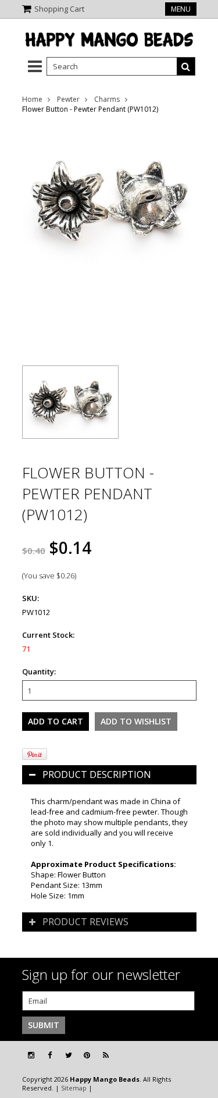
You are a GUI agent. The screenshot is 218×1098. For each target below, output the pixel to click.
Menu (181, 9)
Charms (107, 99)
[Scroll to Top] (200, 1055)
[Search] (186, 66)
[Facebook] (50, 1055)
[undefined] (109, 237)
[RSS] (106, 1055)
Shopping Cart (59, 8)
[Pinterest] (87, 1055)
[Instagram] (31, 1055)
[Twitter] (68, 1055)
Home (32, 99)
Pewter (68, 99)
